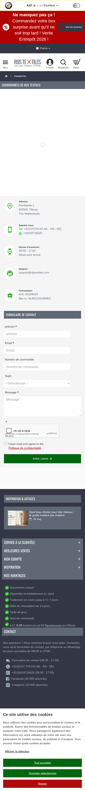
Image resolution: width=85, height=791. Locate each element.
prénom (10, 326)
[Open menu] (5, 62)
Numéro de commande (19, 359)
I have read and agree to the (26, 446)
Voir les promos (73, 27)
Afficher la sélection (17, 751)
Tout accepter (42, 762)
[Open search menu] (63, 62)
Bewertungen (53, 625)
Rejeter (42, 783)
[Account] (49, 62)
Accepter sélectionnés (42, 773)
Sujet (8, 375)
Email (8, 343)
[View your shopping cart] (76, 62)
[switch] (76, 5)
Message (10, 392)
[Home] (6, 76)
